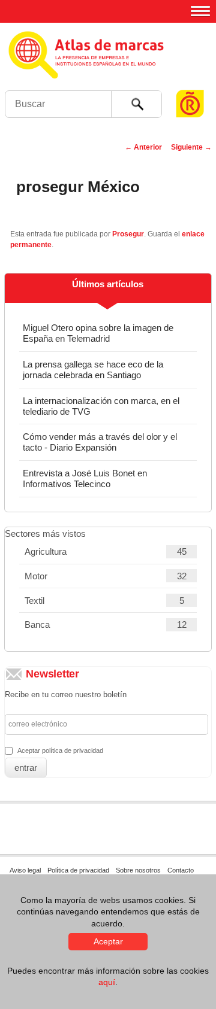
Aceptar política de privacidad (60, 750)
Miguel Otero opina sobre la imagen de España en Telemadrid (98, 333)
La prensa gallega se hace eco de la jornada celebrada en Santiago (93, 369)
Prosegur (128, 234)
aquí (106, 982)
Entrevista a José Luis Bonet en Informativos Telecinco (85, 478)
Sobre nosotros (138, 870)
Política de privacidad (78, 870)
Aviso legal (25, 870)
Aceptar (108, 941)
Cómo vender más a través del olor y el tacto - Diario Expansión (100, 441)
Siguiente (191, 147)
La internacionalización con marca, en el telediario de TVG (101, 406)
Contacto (180, 870)
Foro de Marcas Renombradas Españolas (190, 81)
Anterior (143, 147)
